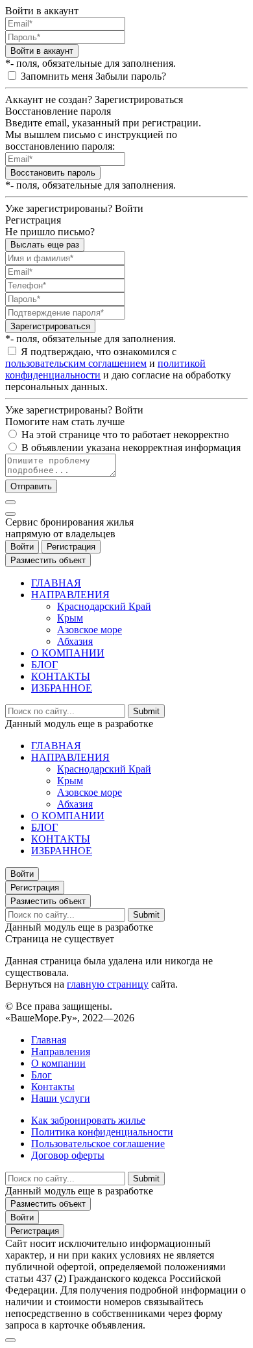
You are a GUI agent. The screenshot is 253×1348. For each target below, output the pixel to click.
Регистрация (71, 547)
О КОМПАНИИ (67, 652)
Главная (48, 1039)
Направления (60, 1051)
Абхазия (75, 641)
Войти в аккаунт (41, 51)
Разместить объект (48, 560)
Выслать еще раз (44, 245)
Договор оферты (67, 1155)
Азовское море (89, 629)
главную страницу (108, 984)
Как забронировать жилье (88, 1120)
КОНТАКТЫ (60, 676)
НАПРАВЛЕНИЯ (70, 594)
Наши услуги (60, 1098)
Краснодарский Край (104, 606)
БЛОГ (44, 664)
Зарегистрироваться (50, 326)
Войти (22, 547)
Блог (41, 1074)
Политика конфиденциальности (102, 1131)
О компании (58, 1063)
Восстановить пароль (52, 173)
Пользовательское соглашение (98, 1143)
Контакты (53, 1086)
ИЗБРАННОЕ (61, 687)
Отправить (31, 486)
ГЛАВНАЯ (56, 582)
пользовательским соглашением (76, 363)
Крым (70, 617)
